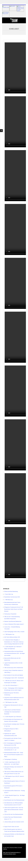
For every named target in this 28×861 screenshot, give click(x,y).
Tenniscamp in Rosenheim (10, 614)
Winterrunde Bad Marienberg (11, 591)
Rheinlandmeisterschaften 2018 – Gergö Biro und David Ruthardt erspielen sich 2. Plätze (13, 754)
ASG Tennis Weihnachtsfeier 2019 (12, 637)
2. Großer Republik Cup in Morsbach (12, 716)
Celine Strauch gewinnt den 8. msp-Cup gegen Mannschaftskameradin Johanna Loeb (13, 809)
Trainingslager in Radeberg (10, 759)
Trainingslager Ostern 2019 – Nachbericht (14, 677)
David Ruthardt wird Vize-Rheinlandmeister (14, 800)
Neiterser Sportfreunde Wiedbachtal (12, 621)
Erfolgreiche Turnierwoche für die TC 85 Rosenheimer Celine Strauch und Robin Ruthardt (13, 609)
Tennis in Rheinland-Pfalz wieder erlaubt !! (14, 624)
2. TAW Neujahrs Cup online (10, 702)
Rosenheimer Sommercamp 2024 (12, 597)
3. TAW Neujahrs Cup (9, 634)
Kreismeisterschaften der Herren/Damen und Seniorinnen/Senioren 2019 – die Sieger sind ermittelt (14, 653)
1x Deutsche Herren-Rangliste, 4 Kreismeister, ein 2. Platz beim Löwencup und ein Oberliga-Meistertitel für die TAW (13, 641)
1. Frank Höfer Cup (8, 594)
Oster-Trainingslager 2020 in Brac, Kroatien (14, 631)
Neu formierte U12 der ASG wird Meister (13, 675)
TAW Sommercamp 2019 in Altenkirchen (13, 667)
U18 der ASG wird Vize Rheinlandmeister (13, 814)
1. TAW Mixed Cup (8, 599)
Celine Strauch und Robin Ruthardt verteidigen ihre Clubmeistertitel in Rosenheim (12, 711)
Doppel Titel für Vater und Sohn (11, 826)
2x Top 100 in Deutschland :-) (11, 685)
